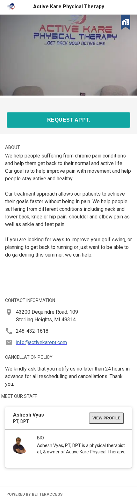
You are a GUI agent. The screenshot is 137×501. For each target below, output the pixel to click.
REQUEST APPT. (68, 120)
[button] (125, 23)
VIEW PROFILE (106, 418)
